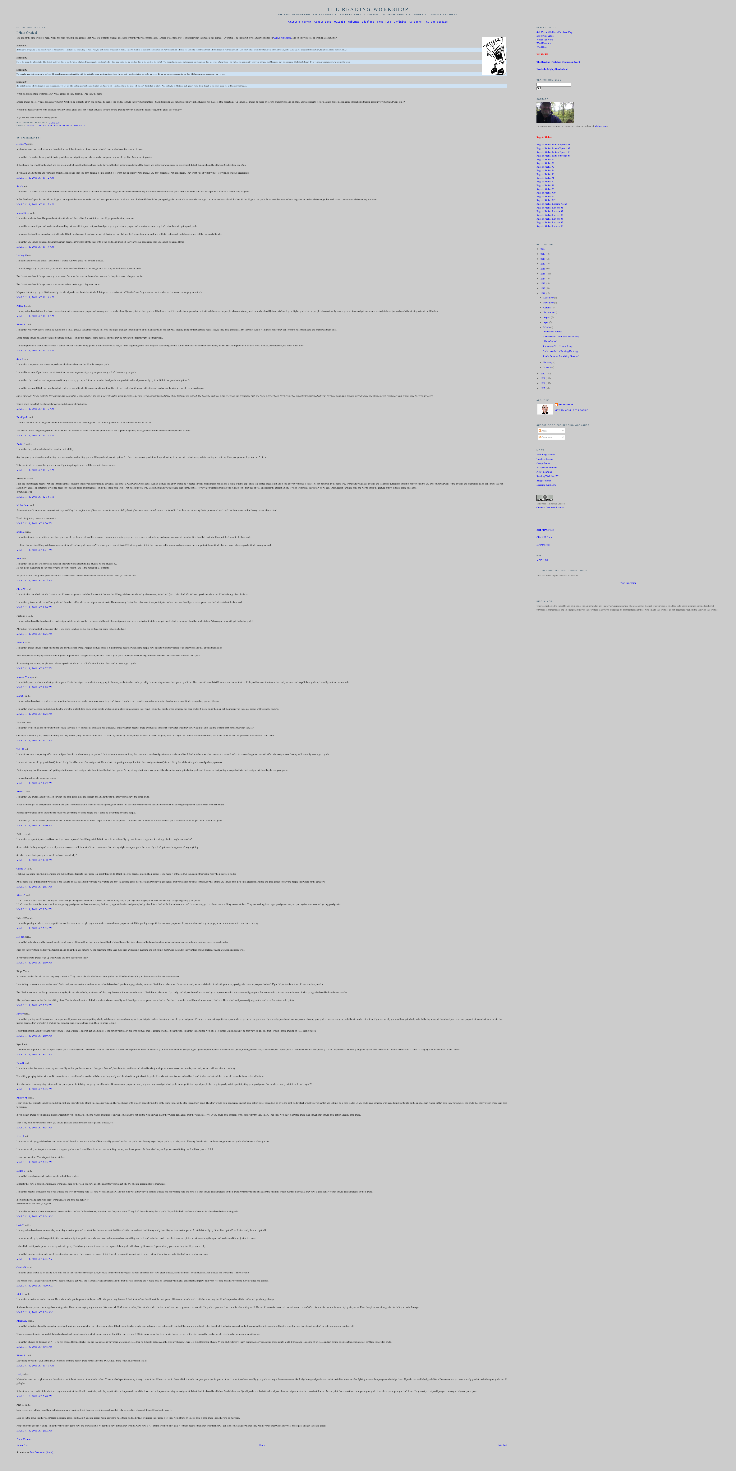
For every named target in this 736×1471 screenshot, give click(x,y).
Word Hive (541, 47)
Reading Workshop (60, 125)
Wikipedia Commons (546, 467)
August (547, 317)
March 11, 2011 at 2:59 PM (34, 962)
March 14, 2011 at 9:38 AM (34, 1312)
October (547, 307)
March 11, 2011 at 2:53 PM (34, 886)
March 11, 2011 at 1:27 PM (34, 668)
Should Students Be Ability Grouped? (561, 356)
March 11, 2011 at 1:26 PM (34, 607)
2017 (543, 263)
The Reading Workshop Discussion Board (558, 61)
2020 (543, 249)
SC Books (415, 21)
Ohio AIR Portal (544, 537)
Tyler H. (20, 749)
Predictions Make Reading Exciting (560, 351)
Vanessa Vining (24, 677)
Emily (19, 1374)
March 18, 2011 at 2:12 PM (34, 1430)
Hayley (20, 1013)
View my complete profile (571, 410)
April (546, 322)
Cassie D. (21, 868)
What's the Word (544, 39)
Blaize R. (21, 324)
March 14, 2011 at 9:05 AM (34, 1259)
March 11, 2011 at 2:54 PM (34, 909)
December (548, 297)
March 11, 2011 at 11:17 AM (35, 408)
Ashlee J (20, 305)
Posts (544, 430)
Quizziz (339, 21)
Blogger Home (543, 480)
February (548, 362)
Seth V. (20, 186)
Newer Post (22, 1445)
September (548, 312)
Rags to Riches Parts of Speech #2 (553, 148)
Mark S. (20, 695)
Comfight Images (544, 459)
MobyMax (353, 21)
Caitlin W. (21, 1267)
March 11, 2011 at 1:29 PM (34, 783)
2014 (543, 278)
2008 (543, 383)
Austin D (20, 791)
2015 (543, 273)
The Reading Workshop (368, 9)
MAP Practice (543, 544)
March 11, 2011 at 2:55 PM (34, 928)
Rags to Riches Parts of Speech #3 (553, 152)
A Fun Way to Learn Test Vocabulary (561, 336)
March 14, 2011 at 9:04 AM (34, 1216)
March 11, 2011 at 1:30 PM (34, 825)
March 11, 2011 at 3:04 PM (34, 1127)
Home (262, 1445)
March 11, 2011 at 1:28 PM (34, 687)
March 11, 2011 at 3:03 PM (34, 1089)
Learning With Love (546, 484)
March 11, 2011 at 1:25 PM (34, 580)
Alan (18, 558)
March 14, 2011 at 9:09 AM (34, 1285)
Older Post (502, 1445)
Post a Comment (24, 1439)
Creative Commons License (550, 507)
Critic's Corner (299, 21)
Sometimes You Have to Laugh (558, 346)
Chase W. (21, 589)
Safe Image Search (545, 454)
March (546, 327)
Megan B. (21, 1170)
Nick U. (20, 1294)
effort (31, 125)
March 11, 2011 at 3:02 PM (34, 1054)
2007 (543, 388)
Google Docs (322, 21)
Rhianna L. (21, 1320)
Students (79, 125)
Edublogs (368, 21)
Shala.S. (20, 531)
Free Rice (384, 21)
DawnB (20, 1063)
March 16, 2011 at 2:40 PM (34, 1396)
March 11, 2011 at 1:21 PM (34, 550)
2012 (543, 288)
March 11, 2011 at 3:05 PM (34, 1162)
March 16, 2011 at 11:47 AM (35, 1365)
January (547, 367)
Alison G (20, 895)
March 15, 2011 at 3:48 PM (34, 1346)
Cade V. (20, 1225)
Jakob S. (20, 1136)
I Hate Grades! (26, 32)
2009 (543, 378)
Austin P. (20, 444)
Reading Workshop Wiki (548, 476)
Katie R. (20, 642)
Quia (275, 37)
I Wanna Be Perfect (552, 331)
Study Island (285, 37)
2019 (543, 253)
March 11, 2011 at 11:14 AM (35, 246)
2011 (543, 293)
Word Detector (543, 43)
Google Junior (543, 463)
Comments (546, 437)
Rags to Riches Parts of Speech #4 (553, 155)
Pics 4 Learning (544, 471)
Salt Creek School (545, 35)
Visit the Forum (628, 582)
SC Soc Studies (437, 21)
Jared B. (20, 936)
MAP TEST (542, 560)
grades (41, 125)
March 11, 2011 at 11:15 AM (35, 350)
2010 (543, 373)
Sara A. (20, 359)
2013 (543, 283)
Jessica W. (21, 143)
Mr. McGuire (22, 505)
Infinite (400, 21)
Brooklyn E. (22, 417)
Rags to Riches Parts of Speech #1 (553, 144)
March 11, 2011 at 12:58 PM (35, 496)
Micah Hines (22, 213)
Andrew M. (21, 1097)
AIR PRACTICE (545, 530)
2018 (543, 258)
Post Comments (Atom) (41, 1452)
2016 (543, 268)
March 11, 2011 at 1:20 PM (34, 523)
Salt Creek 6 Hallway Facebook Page (554, 32)
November (548, 302)
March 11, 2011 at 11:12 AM (35, 177)
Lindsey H (21, 255)
